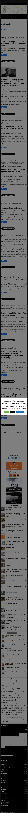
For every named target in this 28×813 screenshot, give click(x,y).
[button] (6, 412)
